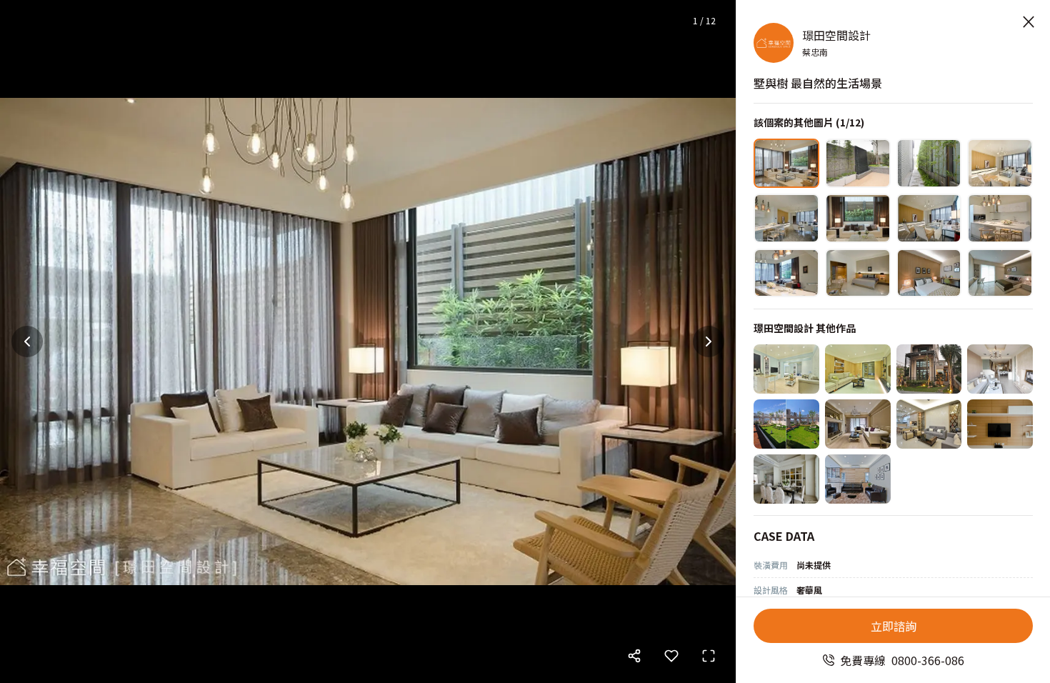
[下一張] (708, 341)
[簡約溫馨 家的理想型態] (929, 424)
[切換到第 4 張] (1000, 163)
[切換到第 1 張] (786, 163)
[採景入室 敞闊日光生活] (1000, 369)
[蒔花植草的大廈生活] (786, 424)
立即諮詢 (893, 625)
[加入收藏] (671, 656)
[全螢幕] (708, 656)
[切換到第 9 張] (786, 273)
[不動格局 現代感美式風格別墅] (1000, 424)
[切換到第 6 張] (858, 218)
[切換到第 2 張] (858, 163)
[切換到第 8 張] (1000, 218)
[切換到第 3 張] (929, 163)
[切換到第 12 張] (1000, 273)
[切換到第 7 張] (929, 218)
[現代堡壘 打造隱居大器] (929, 369)
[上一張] (27, 341)
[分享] (634, 656)
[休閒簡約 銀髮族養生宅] (858, 479)
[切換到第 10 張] (858, 273)
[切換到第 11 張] (929, 273)
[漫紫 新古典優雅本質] (858, 424)
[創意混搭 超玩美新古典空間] (786, 479)
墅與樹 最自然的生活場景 (818, 82)
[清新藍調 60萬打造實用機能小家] (786, 369)
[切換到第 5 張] (786, 218)
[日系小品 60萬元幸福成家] (858, 369)
